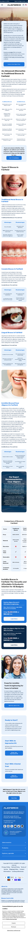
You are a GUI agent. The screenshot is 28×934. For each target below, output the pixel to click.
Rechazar (13, 927)
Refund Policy (15, 867)
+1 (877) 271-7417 (8, 823)
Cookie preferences (18, 871)
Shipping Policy (13, 869)
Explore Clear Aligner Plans (14, 64)
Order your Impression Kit (14, 753)
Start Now (14, 798)
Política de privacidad (11, 919)
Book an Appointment (14, 776)
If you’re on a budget (8, 52)
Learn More (14, 619)
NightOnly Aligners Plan (14, 705)
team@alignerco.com (9, 821)
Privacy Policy (6, 867)
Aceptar (14, 923)
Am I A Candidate (14, 158)
